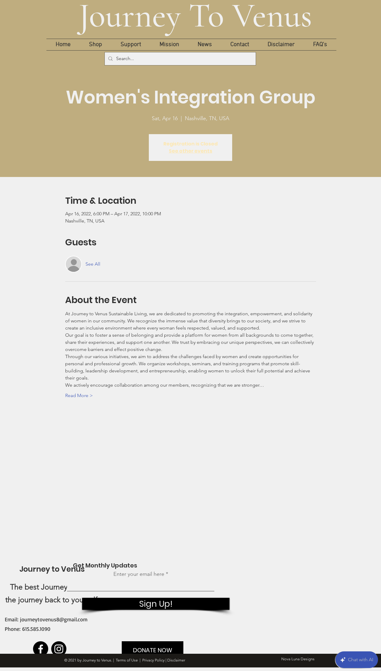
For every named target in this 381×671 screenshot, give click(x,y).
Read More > (79, 395)
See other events (190, 151)
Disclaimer (176, 660)
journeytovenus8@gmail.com (54, 619)
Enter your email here (138, 574)
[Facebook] (40, 648)
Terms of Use (127, 660)
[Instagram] (58, 648)
